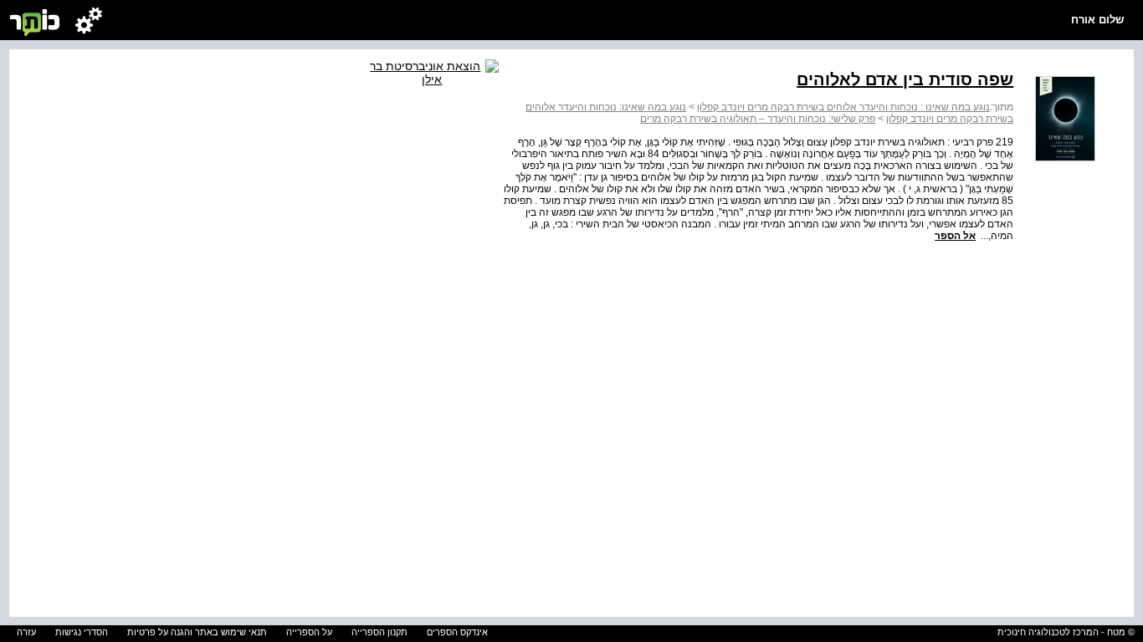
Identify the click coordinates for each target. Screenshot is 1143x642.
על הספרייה (309, 632)
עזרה (26, 632)
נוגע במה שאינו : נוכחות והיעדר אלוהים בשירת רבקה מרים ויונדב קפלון (843, 107)
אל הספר (955, 236)
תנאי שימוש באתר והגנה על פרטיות (197, 632)
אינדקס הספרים (457, 632)
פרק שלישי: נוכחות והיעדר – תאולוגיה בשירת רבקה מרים (757, 119)
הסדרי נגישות (81, 632)
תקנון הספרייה (379, 632)
